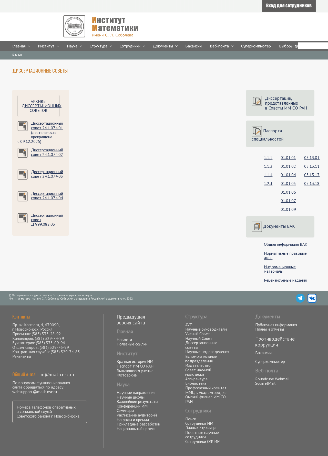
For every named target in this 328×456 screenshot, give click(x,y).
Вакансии (193, 45)
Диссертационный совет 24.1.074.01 (47, 125)
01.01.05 (288, 183)
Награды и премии (133, 419)
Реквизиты (21, 356)
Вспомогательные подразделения (201, 358)
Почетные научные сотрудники (202, 435)
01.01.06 (288, 192)
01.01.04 (288, 174)
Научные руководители (206, 329)
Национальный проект (136, 428)
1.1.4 (268, 174)
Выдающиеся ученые (135, 370)
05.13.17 (312, 174)
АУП (188, 324)
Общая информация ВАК (285, 244)
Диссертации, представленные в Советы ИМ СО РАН (286, 103)
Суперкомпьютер (256, 45)
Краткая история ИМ (135, 361)
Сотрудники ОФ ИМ (202, 441)
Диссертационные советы (201, 345)
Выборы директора (296, 45)
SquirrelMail (265, 383)
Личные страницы (200, 427)
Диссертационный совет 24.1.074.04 (47, 196)
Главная (19, 45)
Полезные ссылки (132, 343)
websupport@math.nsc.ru (34, 391)
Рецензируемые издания (285, 280)
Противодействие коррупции (275, 341)
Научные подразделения (207, 351)
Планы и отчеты (269, 329)
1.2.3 (268, 183)
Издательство (198, 365)
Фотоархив (127, 375)
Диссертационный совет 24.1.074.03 (47, 174)
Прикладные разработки (138, 424)
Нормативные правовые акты (285, 255)
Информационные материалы (280, 269)
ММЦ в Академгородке (206, 392)
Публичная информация (276, 324)
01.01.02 (288, 166)
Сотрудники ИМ (199, 423)
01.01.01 (288, 157)
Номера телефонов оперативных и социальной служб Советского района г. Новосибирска (48, 411)
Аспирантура (196, 378)
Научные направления (136, 392)
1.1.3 (268, 166)
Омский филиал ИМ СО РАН (205, 399)
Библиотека (195, 383)
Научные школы (131, 397)
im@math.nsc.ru (56, 374)
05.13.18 (312, 183)
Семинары (125, 410)
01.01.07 (288, 200)
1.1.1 (268, 157)
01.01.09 (288, 209)
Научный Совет (198, 338)
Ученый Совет (197, 333)
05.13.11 (312, 166)
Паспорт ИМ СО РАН (135, 366)
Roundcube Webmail (272, 378)
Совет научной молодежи (198, 372)
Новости (124, 339)
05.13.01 (312, 157)
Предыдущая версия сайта (131, 319)
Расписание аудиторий (137, 415)
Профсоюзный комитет (206, 387)
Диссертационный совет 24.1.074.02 (47, 152)
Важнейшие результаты (137, 401)
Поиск (190, 418)
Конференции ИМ (132, 406)
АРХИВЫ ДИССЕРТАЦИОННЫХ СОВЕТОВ (41, 106)
